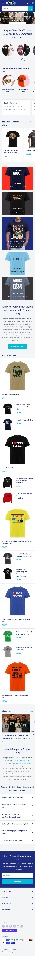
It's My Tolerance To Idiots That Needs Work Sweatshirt (24, 496)
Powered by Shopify (7, 952)
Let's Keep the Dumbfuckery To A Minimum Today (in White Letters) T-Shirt (23, 572)
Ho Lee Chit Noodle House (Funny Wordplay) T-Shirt (24, 555)
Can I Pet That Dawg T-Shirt (11, 394)
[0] (31, 3)
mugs (16, 763)
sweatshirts (7, 763)
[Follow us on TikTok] (21, 926)
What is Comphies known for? (12, 798)
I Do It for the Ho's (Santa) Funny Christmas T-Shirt (24, 633)
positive (6, 766)
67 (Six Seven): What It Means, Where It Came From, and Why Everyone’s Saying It (16, 738)
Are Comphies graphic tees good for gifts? (14, 832)
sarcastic (28, 763)
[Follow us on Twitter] (7, 926)
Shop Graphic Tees (17, 346)
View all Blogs (28, 711)
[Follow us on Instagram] (10, 926)
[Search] (30, 8)
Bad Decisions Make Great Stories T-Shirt (24, 648)
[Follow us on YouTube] (18, 926)
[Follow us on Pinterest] (14, 926)
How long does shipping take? (12, 840)
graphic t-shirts (19, 760)
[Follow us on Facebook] (3, 926)
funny (22, 763)
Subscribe (17, 881)
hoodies (26, 760)
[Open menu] (3, 3)
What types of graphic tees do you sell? (14, 805)
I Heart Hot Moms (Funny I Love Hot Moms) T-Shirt (16, 620)
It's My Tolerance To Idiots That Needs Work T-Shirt (16, 696)
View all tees (29, 122)
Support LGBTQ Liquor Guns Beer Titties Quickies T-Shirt (24, 407)
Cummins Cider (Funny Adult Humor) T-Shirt (11, 152)
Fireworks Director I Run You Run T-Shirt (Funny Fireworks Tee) (17, 542)
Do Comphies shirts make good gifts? (15, 824)
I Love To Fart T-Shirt (8, 468)
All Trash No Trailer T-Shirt (24, 420)
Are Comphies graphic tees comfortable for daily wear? (11, 815)
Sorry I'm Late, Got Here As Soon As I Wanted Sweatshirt (24, 480)
